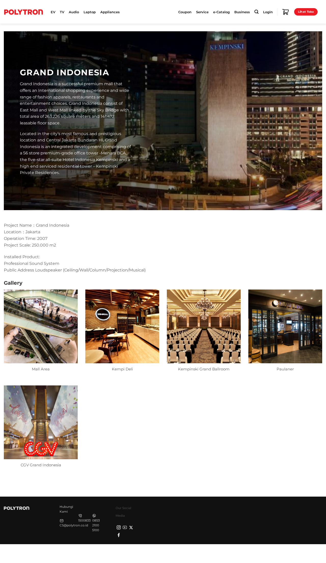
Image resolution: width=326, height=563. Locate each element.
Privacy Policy (242, 553)
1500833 (84, 520)
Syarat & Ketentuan (274, 553)
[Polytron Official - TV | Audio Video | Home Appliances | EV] (23, 12)
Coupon (185, 12)
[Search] (256, 12)
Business (242, 12)
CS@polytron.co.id (74, 525)
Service (202, 12)
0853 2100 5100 (96, 525)
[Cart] (285, 12)
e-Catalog (221, 12)
